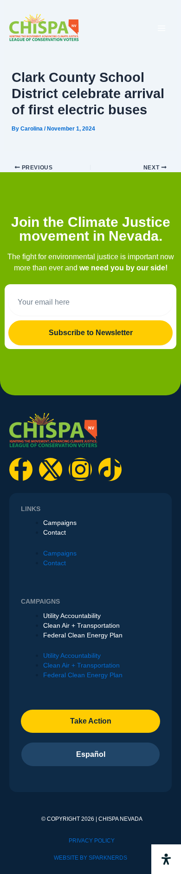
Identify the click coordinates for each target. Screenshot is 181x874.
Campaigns (60, 522)
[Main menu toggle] (161, 28)
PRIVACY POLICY (92, 840)
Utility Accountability (72, 615)
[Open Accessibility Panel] (166, 859)
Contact (54, 532)
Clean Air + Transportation (81, 625)
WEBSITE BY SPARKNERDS (90, 858)
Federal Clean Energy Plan (83, 635)
